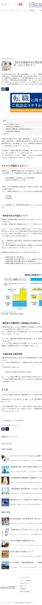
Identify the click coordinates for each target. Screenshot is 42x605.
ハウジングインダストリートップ (10, 10)
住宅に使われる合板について (21, 552)
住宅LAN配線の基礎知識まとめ (22, 541)
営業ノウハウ (23, 586)
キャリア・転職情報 (29, 10)
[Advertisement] (21, 34)
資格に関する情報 (24, 591)
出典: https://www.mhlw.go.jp (8, 312)
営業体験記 (23, 589)
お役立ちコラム (24, 583)
